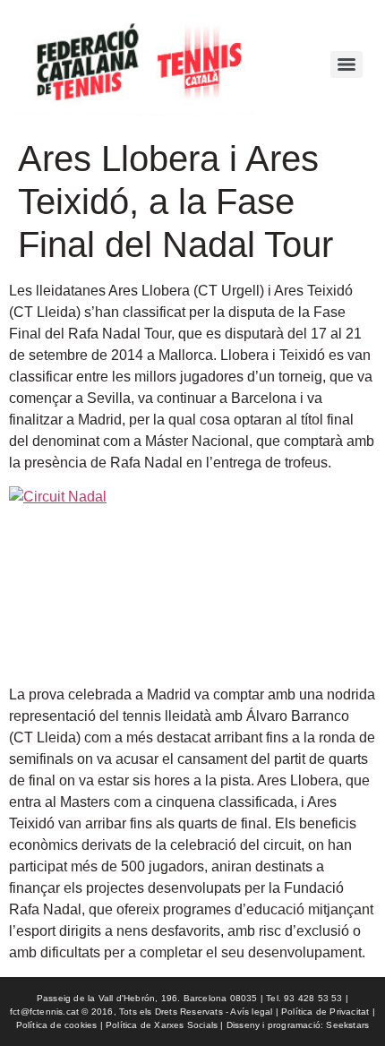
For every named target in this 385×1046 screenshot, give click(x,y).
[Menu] (346, 64)
